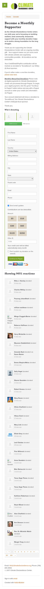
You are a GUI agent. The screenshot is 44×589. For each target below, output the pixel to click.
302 (11, 555)
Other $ (10, 238)
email (15, 579)
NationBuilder (19, 583)
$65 (22, 226)
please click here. (11, 75)
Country (10, 148)
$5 (12, 218)
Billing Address (13, 156)
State (9, 175)
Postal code (12, 183)
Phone (10, 198)
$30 (12, 226)
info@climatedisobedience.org (20, 566)
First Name (11, 133)
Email (9, 190)
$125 (12, 233)
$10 (22, 218)
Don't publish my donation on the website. (21, 252)
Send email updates (17, 206)
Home (8, 17)
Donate (16, 17)
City (9, 168)
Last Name (11, 140)
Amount (10, 213)
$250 (22, 233)
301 (7, 555)
